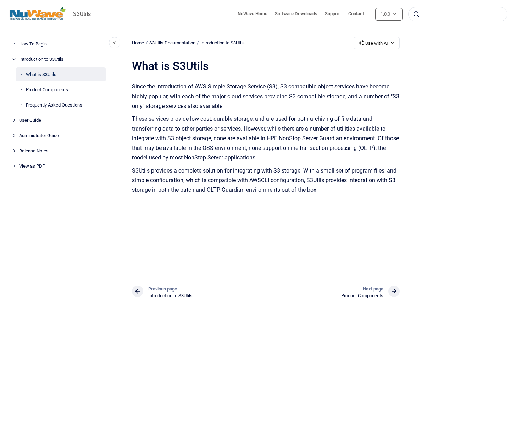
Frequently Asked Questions (54, 105)
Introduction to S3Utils (41, 59)
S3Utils (82, 14)
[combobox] (458, 14)
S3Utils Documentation (172, 42)
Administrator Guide (39, 135)
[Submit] (416, 14)
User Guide (30, 120)
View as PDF (32, 166)
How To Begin (33, 44)
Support (333, 13)
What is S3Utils (41, 74)
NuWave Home (252, 13)
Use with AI (376, 43)
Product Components (47, 89)
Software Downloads (296, 13)
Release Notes (34, 150)
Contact (356, 13)
